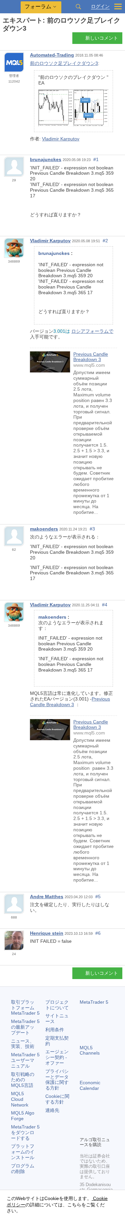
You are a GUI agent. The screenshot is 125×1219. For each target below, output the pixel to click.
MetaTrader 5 (94, 1002)
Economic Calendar (90, 1085)
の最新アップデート (25, 1027)
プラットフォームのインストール (22, 1151)
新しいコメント (101, 38)
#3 (92, 528)
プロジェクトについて (57, 1004)
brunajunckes (45, 159)
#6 (98, 933)
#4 (104, 604)
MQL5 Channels (90, 1050)
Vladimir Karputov (60, 138)
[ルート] (5, 40)
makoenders (44, 528)
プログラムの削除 (22, 1168)
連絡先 (52, 1110)
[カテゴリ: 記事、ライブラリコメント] (12, 40)
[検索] (78, 7)
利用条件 (54, 1029)
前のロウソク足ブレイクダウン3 (64, 63)
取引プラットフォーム (25, 1007)
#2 (105, 240)
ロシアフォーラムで (92, 331)
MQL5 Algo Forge (22, 1115)
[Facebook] (84, 1120)
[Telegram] (94, 1120)
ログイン (100, 6)
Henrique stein (46, 933)
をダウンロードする (25, 1132)
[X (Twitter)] (105, 1120)
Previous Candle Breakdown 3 (90, 356)
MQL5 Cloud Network (19, 1099)
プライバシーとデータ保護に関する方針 (57, 1080)
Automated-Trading (52, 55)
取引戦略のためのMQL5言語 (22, 1080)
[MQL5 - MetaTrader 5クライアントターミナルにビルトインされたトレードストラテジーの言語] (10, 7)
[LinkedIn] (94, 1130)
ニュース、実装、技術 (22, 1043)
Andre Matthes (46, 896)
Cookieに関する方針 (57, 1099)
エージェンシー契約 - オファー (57, 1057)
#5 (98, 896)
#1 (96, 159)
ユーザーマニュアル (25, 1060)
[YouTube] (84, 1130)
